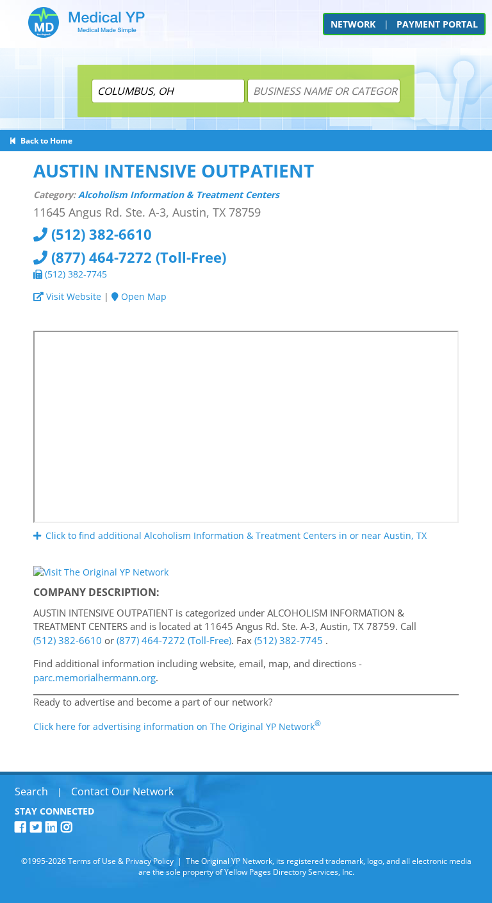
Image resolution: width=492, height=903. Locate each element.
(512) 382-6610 (99, 234)
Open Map (143, 296)
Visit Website (72, 296)
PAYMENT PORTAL (437, 24)
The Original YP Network (229, 861)
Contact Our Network (122, 791)
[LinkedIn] (53, 827)
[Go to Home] (86, 27)
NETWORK (353, 24)
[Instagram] (68, 827)
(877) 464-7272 (136, 257)
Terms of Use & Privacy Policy (121, 861)
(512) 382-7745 (74, 274)
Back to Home (44, 140)
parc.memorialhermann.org (94, 677)
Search (31, 791)
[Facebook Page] (22, 827)
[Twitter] (37, 827)
